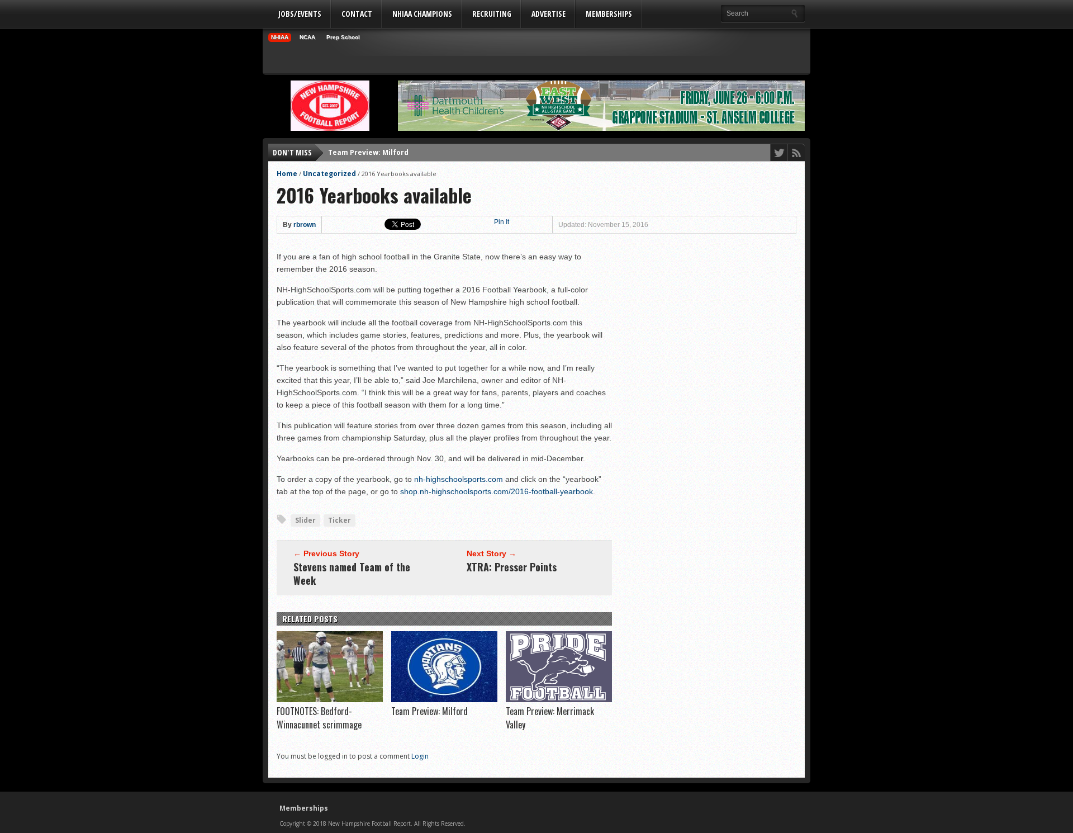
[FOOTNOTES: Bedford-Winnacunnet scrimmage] (330, 699)
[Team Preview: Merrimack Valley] (559, 699)
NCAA (307, 37)
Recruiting (491, 13)
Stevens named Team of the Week (351, 573)
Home (287, 173)
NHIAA (279, 37)
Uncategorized (329, 173)
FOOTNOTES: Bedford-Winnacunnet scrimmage (319, 717)
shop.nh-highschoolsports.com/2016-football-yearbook (496, 491)
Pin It (501, 222)
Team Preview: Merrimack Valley (386, 158)
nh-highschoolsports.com (458, 479)
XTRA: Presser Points (512, 567)
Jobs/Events (299, 13)
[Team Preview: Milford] (444, 699)
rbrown (304, 225)
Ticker (339, 520)
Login (420, 756)
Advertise (548, 13)
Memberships (609, 13)
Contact (356, 13)
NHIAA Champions (422, 13)
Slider (305, 520)
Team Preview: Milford (429, 711)
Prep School (343, 37)
